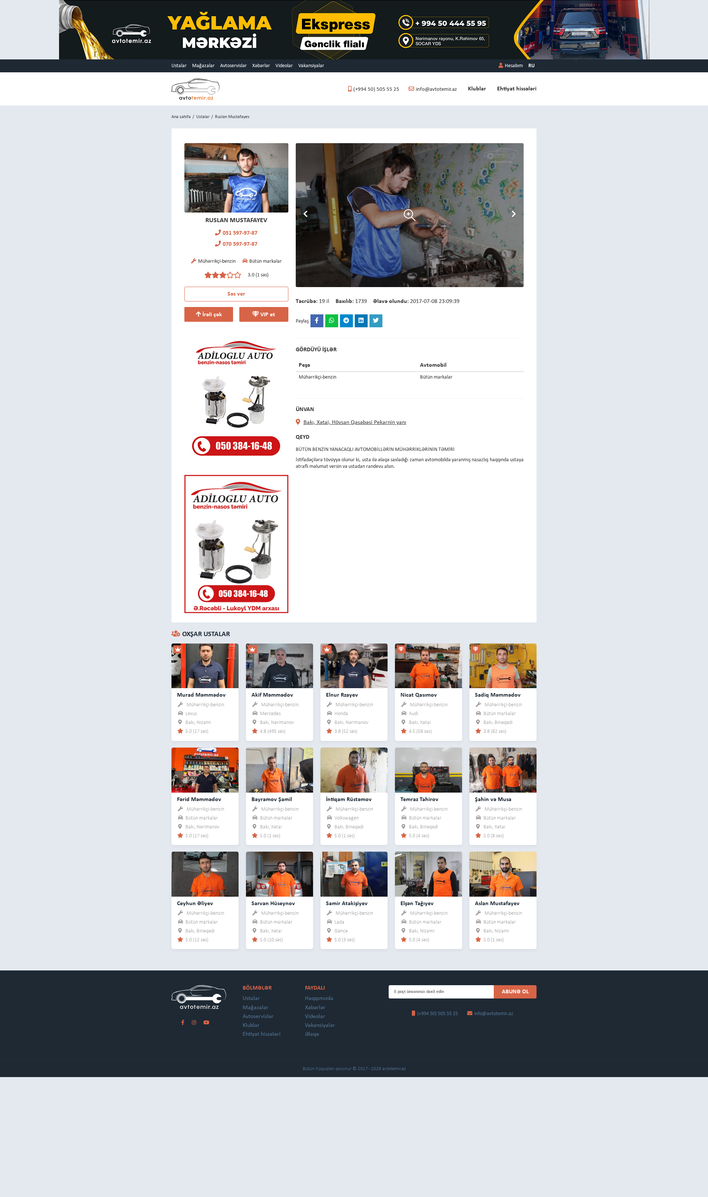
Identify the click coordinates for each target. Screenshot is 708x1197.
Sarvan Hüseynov (273, 904)
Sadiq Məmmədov (498, 695)
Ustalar (179, 66)
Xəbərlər (261, 66)
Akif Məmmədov (272, 695)
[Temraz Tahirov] (428, 770)
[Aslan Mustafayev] (503, 874)
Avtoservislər (233, 66)
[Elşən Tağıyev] (428, 874)
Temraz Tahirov (419, 800)
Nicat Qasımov (418, 695)
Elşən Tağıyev (417, 904)
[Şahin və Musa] (503, 770)
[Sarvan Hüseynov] (279, 874)
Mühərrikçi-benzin (205, 705)
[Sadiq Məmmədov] (503, 665)
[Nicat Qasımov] (428, 665)
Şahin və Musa (493, 800)
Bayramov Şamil (271, 800)
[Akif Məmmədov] (279, 665)
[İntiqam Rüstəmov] (354, 770)
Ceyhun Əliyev (195, 904)
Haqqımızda (319, 998)
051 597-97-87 (240, 233)
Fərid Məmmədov (199, 800)
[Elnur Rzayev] (354, 665)
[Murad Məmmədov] (205, 665)
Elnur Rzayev (342, 695)
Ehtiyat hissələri (517, 89)
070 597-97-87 (240, 244)
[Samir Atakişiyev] (354, 874)
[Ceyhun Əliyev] (205, 874)
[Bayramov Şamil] (279, 770)
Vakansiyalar (311, 66)
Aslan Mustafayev (497, 904)
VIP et (267, 315)
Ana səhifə (181, 117)
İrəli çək (211, 315)
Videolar (284, 66)
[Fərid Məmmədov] (205, 770)
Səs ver (236, 294)
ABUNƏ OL (515, 992)
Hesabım (514, 66)
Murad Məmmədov (201, 695)
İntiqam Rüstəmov (349, 800)
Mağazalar (203, 66)
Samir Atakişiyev (347, 904)
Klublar (477, 89)
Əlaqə (312, 1034)
